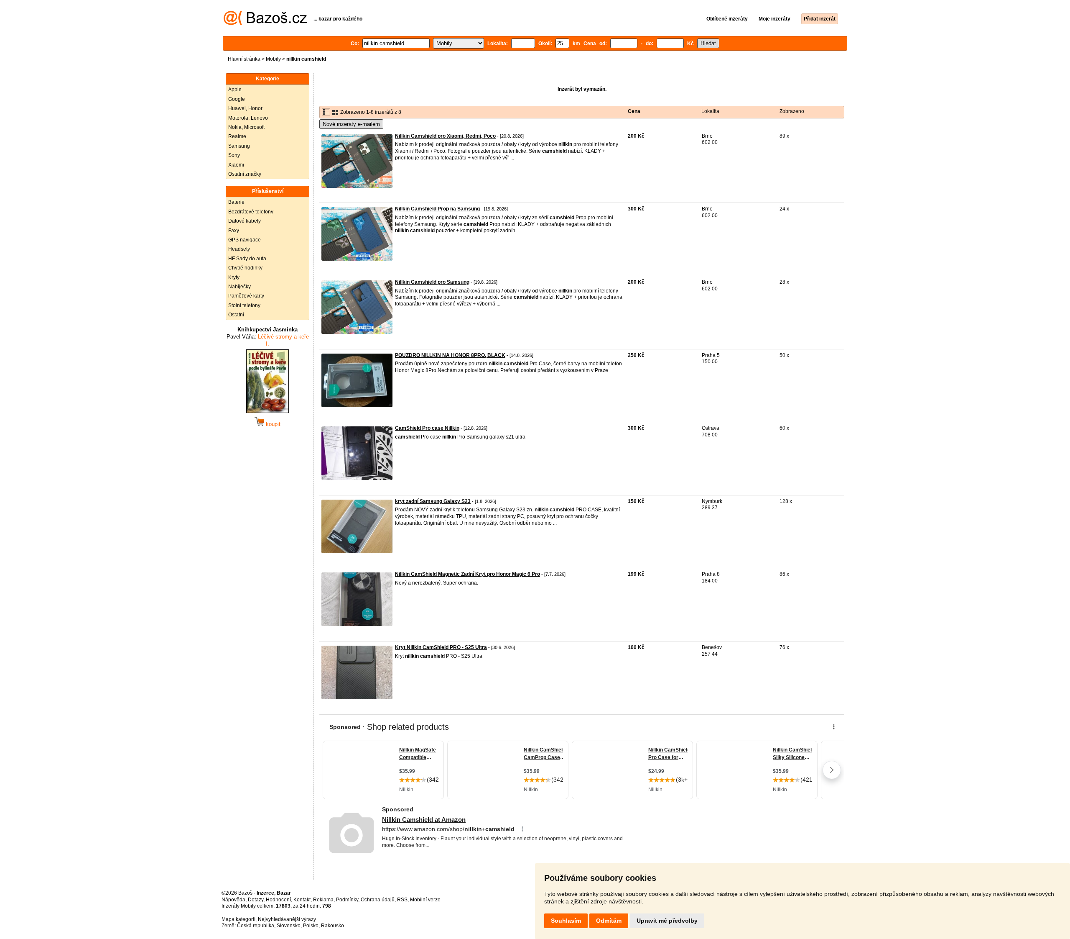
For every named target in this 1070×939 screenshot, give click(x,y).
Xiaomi (236, 165)
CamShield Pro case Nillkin (427, 428)
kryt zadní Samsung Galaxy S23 (433, 501)
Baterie (236, 202)
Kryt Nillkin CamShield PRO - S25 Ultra (441, 647)
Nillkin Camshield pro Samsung (432, 282)
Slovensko (289, 926)
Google (236, 99)
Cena (634, 111)
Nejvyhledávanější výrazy (287, 919)
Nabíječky (239, 287)
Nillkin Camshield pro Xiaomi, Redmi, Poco (445, 136)
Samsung (239, 146)
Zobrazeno (792, 111)
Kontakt (302, 900)
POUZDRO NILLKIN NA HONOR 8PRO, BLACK (450, 355)
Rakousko (332, 926)
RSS (402, 900)
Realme (237, 136)
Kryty (233, 277)
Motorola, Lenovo (248, 118)
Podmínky (347, 900)
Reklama (323, 900)
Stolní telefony (244, 305)
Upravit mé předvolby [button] (667, 920)
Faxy (233, 230)
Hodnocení (278, 900)
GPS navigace (244, 240)
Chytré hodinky (245, 268)
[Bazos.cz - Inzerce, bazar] (265, 23)
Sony (234, 155)
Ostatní (236, 315)
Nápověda (233, 900)
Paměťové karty (246, 296)
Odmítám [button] (609, 920)
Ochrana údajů (378, 900)
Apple (235, 89)
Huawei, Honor (245, 108)
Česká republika (255, 926)
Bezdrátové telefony (250, 212)
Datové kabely (244, 221)
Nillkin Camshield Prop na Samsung (437, 209)
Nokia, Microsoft (246, 127)
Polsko (310, 926)
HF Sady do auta (247, 259)
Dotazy (255, 900)
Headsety (239, 249)
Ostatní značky (244, 174)
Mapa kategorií (238, 919)
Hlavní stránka (244, 59)
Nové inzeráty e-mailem (351, 124)
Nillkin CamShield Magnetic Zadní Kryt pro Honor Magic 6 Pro (467, 574)
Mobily (273, 59)
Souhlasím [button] (566, 920)
